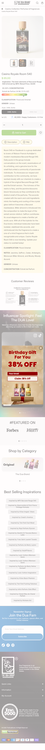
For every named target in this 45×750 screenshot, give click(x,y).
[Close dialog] (40, 348)
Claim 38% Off (22, 378)
